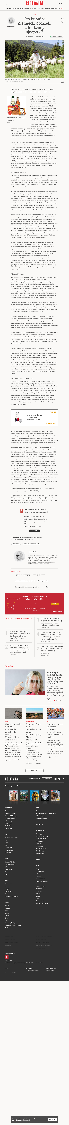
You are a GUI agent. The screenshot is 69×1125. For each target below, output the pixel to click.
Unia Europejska (10, 864)
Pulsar (38, 811)
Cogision (33, 970)
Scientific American (11, 818)
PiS (6, 840)
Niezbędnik (8, 828)
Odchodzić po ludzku (42, 881)
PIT (6, 886)
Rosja (6, 872)
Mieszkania (8, 884)
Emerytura (8, 891)
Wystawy (7, 915)
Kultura (26, 8)
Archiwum (39, 891)
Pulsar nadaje (40, 853)
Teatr (6, 918)
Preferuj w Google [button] (57, 36)
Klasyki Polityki (40, 886)
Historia (38, 876)
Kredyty (7, 894)
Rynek (22, 8)
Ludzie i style (40, 871)
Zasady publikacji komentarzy (44, 937)
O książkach (39, 841)
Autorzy (38, 893)
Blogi (37, 869)
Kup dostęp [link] (34, 530)
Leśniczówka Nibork (51, 968)
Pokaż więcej (34, 770)
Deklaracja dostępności (42, 942)
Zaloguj (60, 3)
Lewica (7, 843)
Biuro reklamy (9, 937)
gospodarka (16, 543)
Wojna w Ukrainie (10, 862)
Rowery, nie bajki (41, 848)
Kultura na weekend (42, 836)
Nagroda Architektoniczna (13, 925)
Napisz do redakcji (10, 939)
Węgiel (7, 889)
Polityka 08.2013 (16, 537)
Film (6, 910)
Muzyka (7, 908)
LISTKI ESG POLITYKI (11, 896)
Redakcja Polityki (9, 934)
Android (10, 960)
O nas (37, 898)
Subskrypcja (47, 778)
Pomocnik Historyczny (11, 816)
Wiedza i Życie (9, 821)
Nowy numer (9, 8)
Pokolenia (54, 8)
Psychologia (39, 846)
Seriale (7, 913)
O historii (39, 844)
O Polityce (8, 945)
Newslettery (37, 8)
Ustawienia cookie (40, 948)
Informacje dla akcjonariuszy (44, 945)
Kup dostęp (52, 1119)
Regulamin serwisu (41, 934)
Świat (18, 8)
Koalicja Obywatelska (11, 838)
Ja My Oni (8, 826)
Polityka (7, 811)
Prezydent (8, 853)
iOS (6, 960)
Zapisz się (55, 603)
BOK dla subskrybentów (11, 942)
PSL (6, 845)
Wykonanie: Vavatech (50, 970)
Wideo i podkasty (45, 8)
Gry (6, 920)
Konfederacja (9, 850)
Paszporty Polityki (10, 923)
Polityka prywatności (41, 939)
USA (6, 867)
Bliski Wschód (9, 869)
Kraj (14, 8)
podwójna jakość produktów (31, 543)
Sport (37, 884)
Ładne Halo (37, 970)
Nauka (31, 8)
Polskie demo (40, 851)
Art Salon (8, 928)
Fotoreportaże (40, 874)
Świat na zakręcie (41, 839)
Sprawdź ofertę (50, 423)
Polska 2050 (8, 848)
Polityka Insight (29, 968)
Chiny (6, 874)
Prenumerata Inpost (34, 778)
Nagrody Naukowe (41, 818)
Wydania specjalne (10, 813)
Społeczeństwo (40, 879)
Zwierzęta (39, 889)
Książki (7, 906)
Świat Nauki (8, 823)
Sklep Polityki (40, 901)
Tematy (38, 896)
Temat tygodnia (40, 834)
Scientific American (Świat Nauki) (46, 813)
